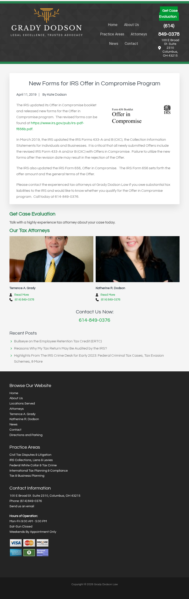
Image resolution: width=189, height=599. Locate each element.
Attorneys (16, 408)
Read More (21, 294)
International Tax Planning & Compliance (38, 470)
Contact (15, 429)
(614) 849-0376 (110, 299)
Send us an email (21, 506)
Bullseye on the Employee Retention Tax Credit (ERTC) (58, 341)
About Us (16, 398)
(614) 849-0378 (169, 30)
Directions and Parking (25, 435)
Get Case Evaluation (168, 13)
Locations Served (22, 403)
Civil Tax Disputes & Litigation (30, 454)
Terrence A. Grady (22, 414)
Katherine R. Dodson (24, 419)
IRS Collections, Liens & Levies (31, 460)
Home (13, 393)
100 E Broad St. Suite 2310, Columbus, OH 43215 (44, 495)
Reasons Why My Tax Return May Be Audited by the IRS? (60, 348)
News (13, 424)
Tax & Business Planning (26, 475)
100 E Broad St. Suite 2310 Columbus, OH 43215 (170, 48)
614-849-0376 (94, 320)
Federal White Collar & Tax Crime (33, 465)
